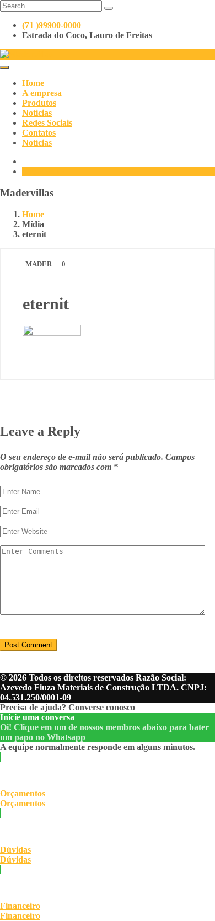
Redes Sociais (47, 122)
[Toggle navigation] (4, 67)
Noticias (37, 112)
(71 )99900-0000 (51, 25)
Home (33, 83)
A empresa (42, 93)
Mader (38, 264)
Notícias (37, 142)
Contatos (39, 132)
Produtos (39, 103)
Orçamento (43, 171)
